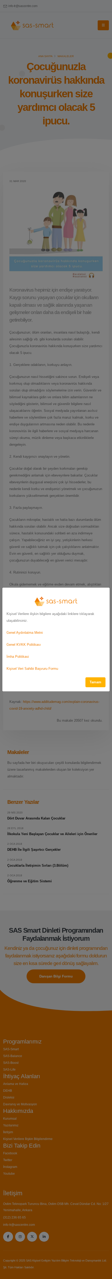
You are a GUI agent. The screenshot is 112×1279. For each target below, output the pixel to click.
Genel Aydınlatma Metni (25, 633)
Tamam (95, 682)
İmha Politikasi (18, 657)
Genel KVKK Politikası (24, 645)
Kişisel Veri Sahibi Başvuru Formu (32, 669)
